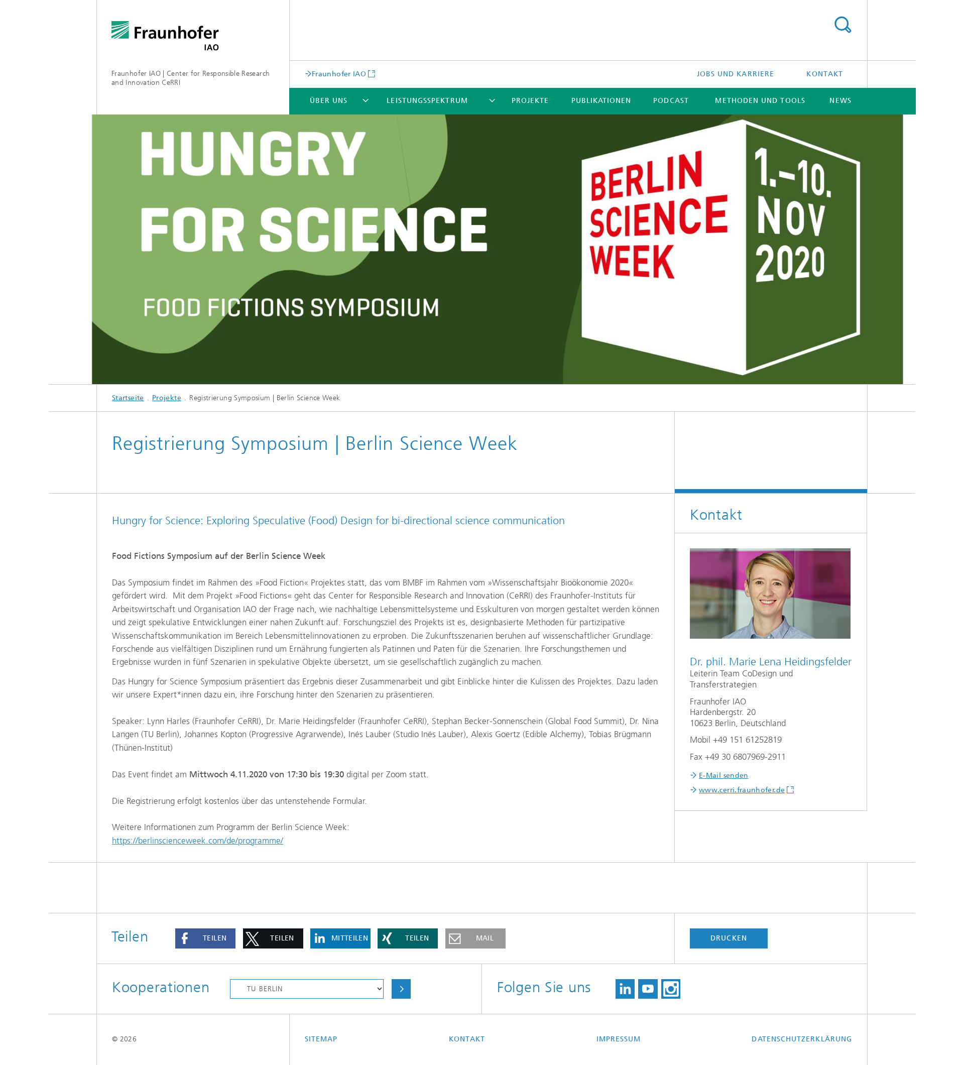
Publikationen (601, 100)
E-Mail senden (724, 775)
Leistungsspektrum (427, 100)
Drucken (728, 938)
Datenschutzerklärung (802, 1039)
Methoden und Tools (760, 100)
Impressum (618, 1039)
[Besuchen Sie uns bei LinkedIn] (625, 989)
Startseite (128, 398)
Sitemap (321, 1039)
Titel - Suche (842, 25)
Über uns (329, 100)
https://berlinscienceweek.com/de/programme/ (197, 841)
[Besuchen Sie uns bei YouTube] (647, 989)
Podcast (671, 100)
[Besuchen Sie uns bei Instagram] (670, 989)
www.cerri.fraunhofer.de (742, 790)
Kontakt (824, 74)
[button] (205, 938)
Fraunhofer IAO (339, 74)
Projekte (530, 100)
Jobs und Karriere (735, 74)
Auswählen (401, 989)
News (840, 100)
